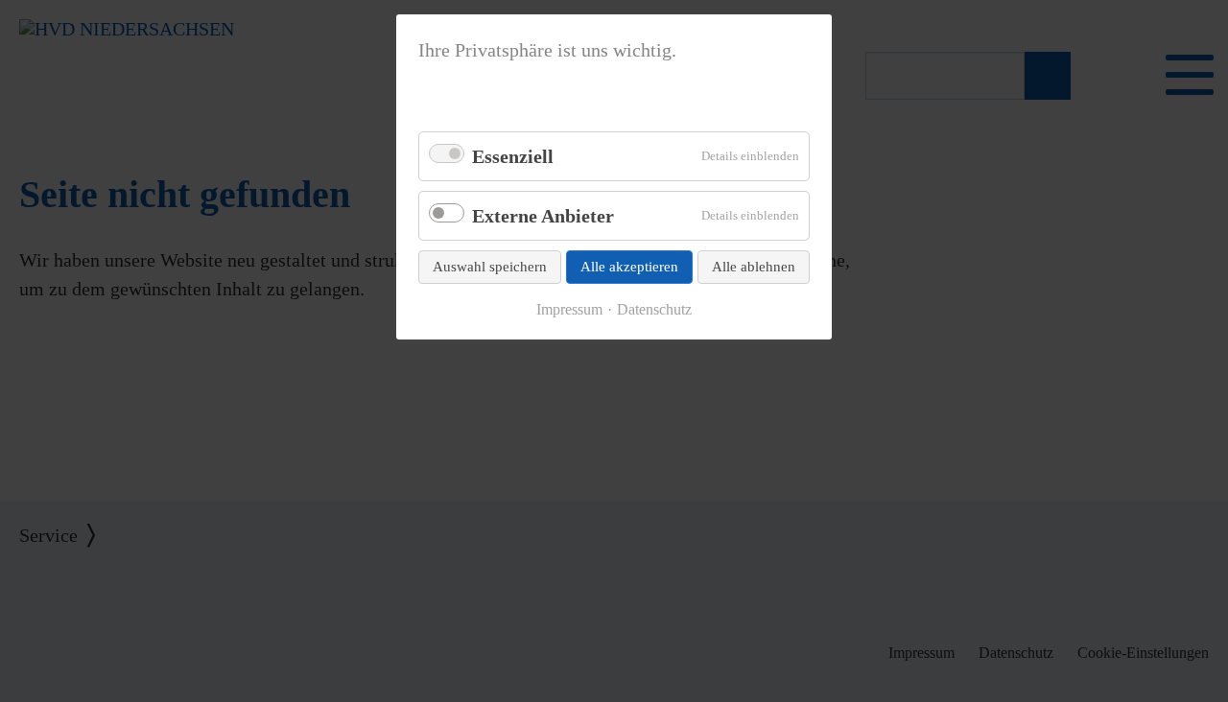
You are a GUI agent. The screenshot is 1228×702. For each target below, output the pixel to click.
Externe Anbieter (543, 215)
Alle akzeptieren (629, 266)
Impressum (569, 309)
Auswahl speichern (490, 266)
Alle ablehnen (753, 266)
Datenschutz (654, 309)
